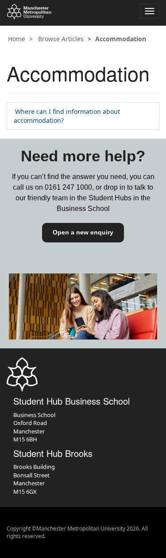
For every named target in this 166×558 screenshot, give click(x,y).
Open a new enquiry (83, 232)
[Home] (29, 12)
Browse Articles (61, 39)
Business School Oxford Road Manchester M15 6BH (34, 427)
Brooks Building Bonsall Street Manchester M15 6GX (34, 479)
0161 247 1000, (69, 187)
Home (16, 39)
